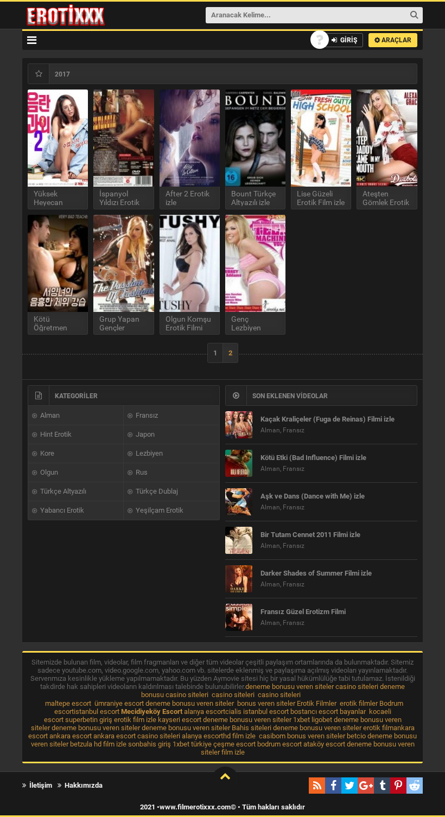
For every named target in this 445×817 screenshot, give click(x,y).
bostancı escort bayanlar (328, 711)
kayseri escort (179, 720)
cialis (233, 711)
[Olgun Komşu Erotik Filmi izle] (190, 263)
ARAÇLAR (395, 40)
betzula (81, 744)
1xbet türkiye (192, 744)
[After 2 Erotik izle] (190, 138)
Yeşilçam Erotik (158, 510)
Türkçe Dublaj (156, 491)
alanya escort (204, 711)
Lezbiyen (148, 453)
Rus (141, 472)
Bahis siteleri (251, 728)
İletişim (40, 785)
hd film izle (239, 736)
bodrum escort (279, 744)
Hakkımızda (83, 785)
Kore (46, 453)
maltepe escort (68, 703)
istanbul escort (96, 711)
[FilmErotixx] (80, 15)
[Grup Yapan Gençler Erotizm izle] (123, 263)
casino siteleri (356, 686)
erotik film (378, 728)
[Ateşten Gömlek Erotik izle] (387, 138)
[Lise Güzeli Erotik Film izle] (321, 138)
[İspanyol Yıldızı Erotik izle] (123, 138)
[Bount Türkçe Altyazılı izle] (255, 138)
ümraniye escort (119, 703)
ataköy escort (324, 744)
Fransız (146, 415)
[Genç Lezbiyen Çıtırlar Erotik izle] (255, 263)
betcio (356, 736)
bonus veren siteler (266, 703)
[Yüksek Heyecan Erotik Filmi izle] (58, 138)
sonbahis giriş (149, 744)
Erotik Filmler (316, 703)
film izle (233, 752)
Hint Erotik (55, 434)
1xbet (301, 720)
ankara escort (70, 736)
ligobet (322, 720)
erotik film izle (135, 720)
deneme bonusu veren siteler (289, 686)
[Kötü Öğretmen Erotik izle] (58, 263)
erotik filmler (359, 703)
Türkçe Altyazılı (62, 491)
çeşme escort (234, 744)
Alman (49, 415)
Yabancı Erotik (61, 510)
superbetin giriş (88, 720)
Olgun (48, 472)
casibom (272, 736)
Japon (144, 434)
